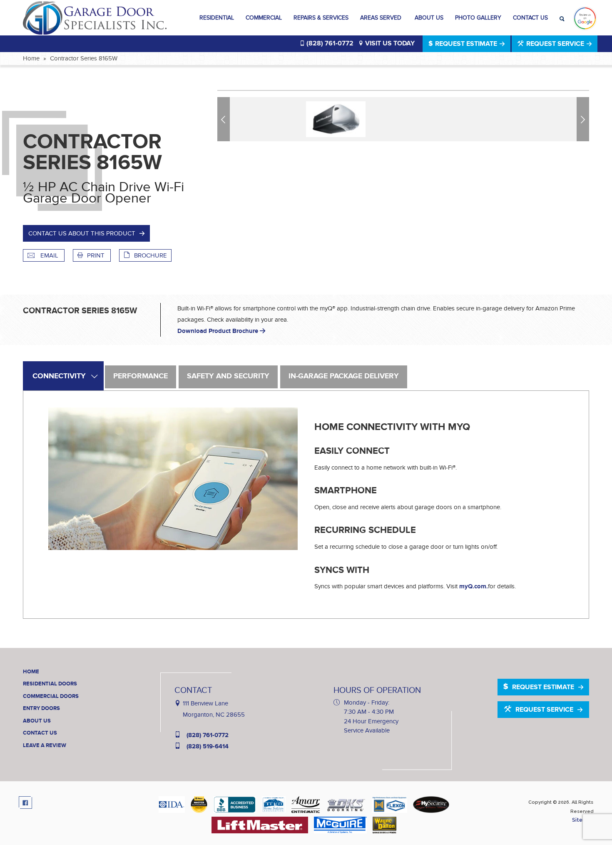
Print (96, 255)
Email (49, 255)
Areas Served (381, 17)
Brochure (150, 255)
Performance (140, 376)
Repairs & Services (321, 17)
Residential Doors (50, 683)
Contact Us (530, 17)
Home (31, 58)
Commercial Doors (51, 696)
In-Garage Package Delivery (344, 376)
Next (584, 119)
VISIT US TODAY (389, 43)
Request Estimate (466, 44)
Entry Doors (41, 708)
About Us (429, 17)
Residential (216, 17)
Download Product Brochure (218, 331)
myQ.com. (473, 586)
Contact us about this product (81, 233)
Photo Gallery (478, 17)
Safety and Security (228, 376)
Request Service (555, 44)
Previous (225, 119)
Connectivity (59, 376)
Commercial (264, 17)
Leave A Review (44, 745)
